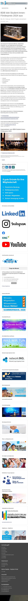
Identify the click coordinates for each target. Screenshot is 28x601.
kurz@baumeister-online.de (10, 124)
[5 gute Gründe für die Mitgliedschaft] (14, 188)
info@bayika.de (6, 589)
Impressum (5, 563)
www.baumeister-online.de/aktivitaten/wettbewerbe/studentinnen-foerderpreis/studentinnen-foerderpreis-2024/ (10, 117)
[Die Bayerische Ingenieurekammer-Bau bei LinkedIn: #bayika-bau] (14, 213)
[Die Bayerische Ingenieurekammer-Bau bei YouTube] (14, 244)
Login (4, 571)
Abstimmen (14, 283)
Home (4, 547)
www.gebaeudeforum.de (7, 522)
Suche (4, 553)
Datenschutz (8, 171)
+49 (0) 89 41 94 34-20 (7, 588)
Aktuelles (5, 548)
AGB (4, 566)
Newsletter (5, 551)
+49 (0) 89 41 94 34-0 (7, 586)
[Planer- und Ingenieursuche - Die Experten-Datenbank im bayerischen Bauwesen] (14, 446)
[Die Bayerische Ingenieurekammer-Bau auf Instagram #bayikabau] (14, 224)
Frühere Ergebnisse (6, 286)
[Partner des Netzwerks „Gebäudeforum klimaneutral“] (14, 515)
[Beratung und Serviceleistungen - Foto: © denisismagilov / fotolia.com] (14, 429)
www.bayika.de (6, 591)
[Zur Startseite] (8, 3)
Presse (4, 550)
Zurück (3, 159)
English (4, 556)
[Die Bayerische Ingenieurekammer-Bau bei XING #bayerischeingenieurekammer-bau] (5, 237)
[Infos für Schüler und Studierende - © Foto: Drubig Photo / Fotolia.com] (14, 463)
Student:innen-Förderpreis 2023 (8, 152)
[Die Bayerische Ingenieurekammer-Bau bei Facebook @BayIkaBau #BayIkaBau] (3, 233)
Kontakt (4, 557)
